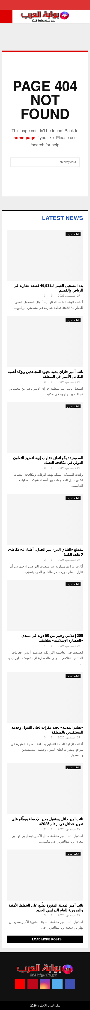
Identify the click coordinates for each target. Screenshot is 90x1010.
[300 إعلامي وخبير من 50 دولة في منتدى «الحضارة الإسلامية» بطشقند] (45, 605)
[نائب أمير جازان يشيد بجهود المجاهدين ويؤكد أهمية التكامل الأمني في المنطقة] (45, 341)
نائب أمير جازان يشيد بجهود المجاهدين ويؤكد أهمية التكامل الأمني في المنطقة (45, 374)
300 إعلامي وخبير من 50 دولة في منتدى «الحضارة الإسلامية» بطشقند (52, 638)
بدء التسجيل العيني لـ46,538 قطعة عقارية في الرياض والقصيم (48, 288)
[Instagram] (45, 984)
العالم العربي (73, 234)
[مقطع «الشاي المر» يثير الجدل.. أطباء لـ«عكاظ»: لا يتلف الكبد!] (45, 519)
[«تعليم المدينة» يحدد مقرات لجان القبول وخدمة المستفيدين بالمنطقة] (45, 697)
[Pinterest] (32, 984)
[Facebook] (70, 984)
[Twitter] (57, 984)
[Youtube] (20, 984)
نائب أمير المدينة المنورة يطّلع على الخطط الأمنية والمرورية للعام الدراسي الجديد (46, 907)
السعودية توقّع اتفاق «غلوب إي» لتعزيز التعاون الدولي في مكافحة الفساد (48, 460)
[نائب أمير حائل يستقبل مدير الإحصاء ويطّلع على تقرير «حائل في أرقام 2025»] (45, 788)
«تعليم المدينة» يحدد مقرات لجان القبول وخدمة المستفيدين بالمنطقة (47, 730)
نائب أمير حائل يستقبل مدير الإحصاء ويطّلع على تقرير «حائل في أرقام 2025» (47, 821)
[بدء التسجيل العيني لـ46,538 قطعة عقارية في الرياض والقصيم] (45, 255)
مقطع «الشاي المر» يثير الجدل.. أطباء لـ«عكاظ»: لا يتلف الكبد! (45, 552)
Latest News (62, 218)
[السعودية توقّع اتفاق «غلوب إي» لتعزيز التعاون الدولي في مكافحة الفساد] (45, 427)
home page (24, 138)
